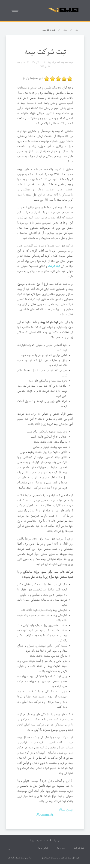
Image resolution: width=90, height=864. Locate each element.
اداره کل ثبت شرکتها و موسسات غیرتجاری (60, 858)
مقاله (65, 30)
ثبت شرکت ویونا (37, 840)
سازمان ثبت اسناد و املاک (19, 858)
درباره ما (60, 848)
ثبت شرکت (79, 848)
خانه (76, 30)
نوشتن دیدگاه (66, 810)
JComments (45, 815)
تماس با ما (43, 848)
